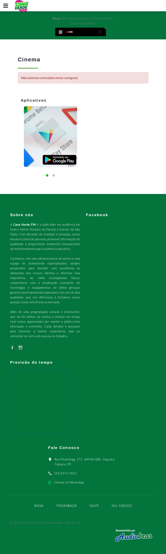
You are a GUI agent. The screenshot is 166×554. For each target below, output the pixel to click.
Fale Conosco (122, 505)
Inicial (39, 505)
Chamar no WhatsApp (69, 482)
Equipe (94, 505)
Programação (66, 505)
